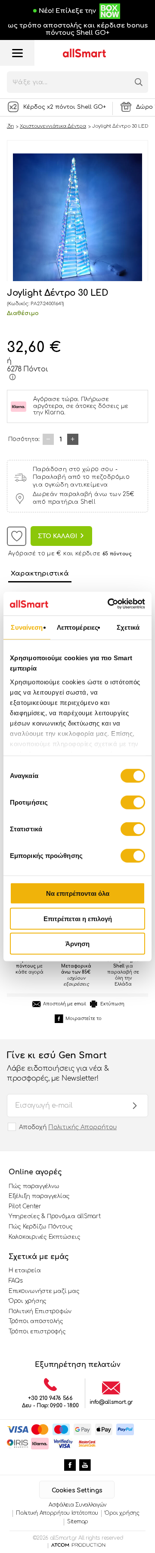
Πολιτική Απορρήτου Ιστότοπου (57, 1513)
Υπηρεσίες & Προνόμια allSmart (54, 1216)
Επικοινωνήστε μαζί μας (44, 1291)
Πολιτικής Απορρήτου (82, 1127)
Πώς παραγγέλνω (34, 1186)
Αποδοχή (68, 1127)
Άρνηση (77, 943)
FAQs (16, 1281)
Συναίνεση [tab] (27, 627)
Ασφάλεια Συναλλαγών (77, 1505)
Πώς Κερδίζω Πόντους (41, 1227)
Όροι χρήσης (27, 1301)
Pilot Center (25, 1207)
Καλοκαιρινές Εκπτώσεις (44, 1237)
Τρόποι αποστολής (36, 1321)
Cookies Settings (77, 1490)
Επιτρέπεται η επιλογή (77, 918)
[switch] (133, 802)
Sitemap (77, 1522)
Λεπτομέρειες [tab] (77, 627)
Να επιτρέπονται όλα (77, 893)
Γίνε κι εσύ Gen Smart (57, 1066)
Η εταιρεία (24, 1271)
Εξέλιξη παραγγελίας (39, 1196)
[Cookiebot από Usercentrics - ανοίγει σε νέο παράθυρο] (109, 603)
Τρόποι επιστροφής (37, 1332)
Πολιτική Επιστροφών (40, 1311)
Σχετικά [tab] (128, 627)
